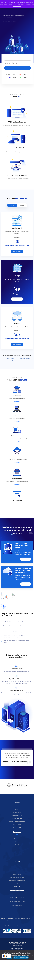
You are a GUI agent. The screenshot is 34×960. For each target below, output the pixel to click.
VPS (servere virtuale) (17, 436)
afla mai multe (26, 559)
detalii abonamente (17, 251)
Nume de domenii (17, 500)
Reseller (17, 416)
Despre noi (17, 838)
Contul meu (17, 886)
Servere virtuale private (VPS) (17, 821)
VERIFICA (17, 68)
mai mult (16, 401)
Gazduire (12, 205)
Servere (22, 205)
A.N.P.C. (17, 857)
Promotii (17, 851)
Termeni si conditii (17, 871)
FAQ (17, 883)
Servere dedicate (17, 478)
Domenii (17, 809)
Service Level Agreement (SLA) (17, 880)
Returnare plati (17, 848)
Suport (17, 845)
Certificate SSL (17, 827)
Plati (17, 854)
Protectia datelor (17, 874)
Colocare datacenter (17, 818)
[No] (32, 955)
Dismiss (19, 6)
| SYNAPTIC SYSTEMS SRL (20, 942)
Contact (17, 842)
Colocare (17, 457)
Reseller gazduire (17, 815)
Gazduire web (17, 395)
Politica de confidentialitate (17, 877)
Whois (17, 868)
